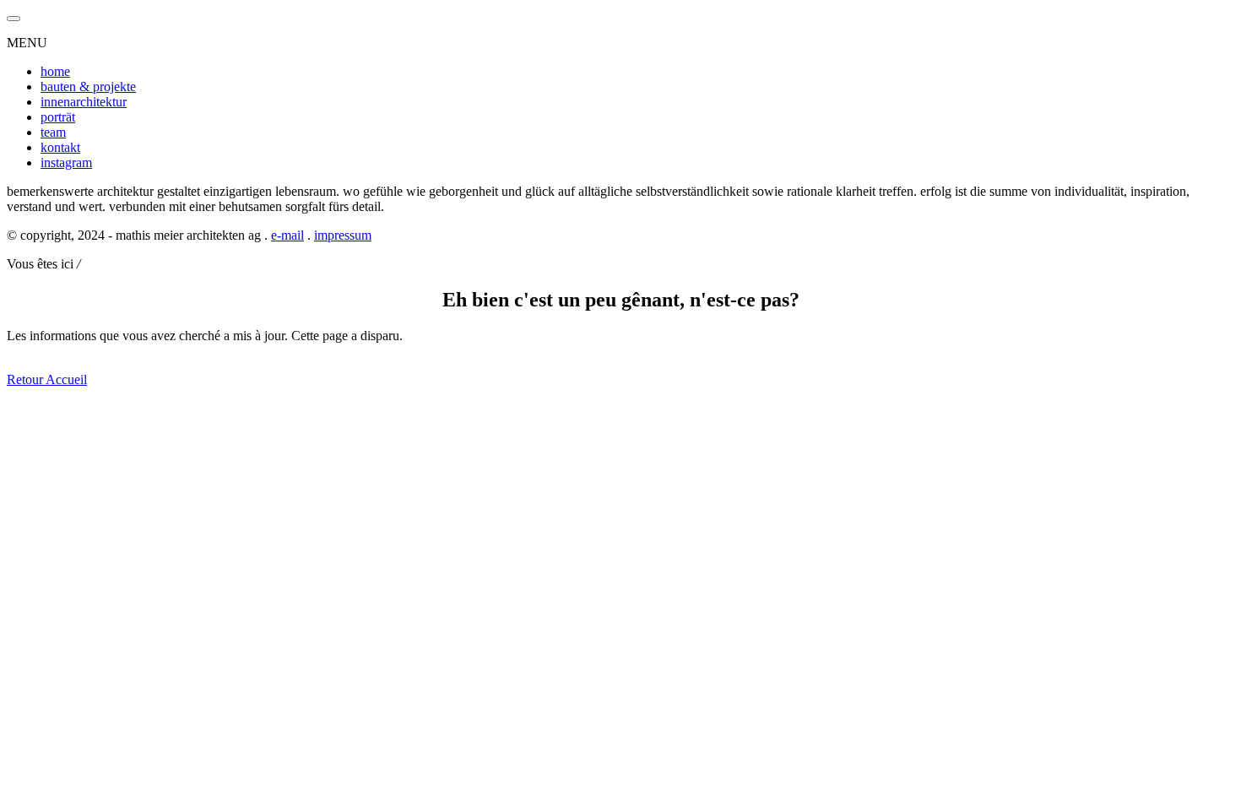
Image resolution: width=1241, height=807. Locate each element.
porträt (58, 117)
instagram (66, 162)
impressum (342, 235)
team (53, 132)
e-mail (287, 235)
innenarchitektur (84, 102)
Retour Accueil (47, 379)
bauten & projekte (88, 86)
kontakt (60, 147)
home (55, 71)
